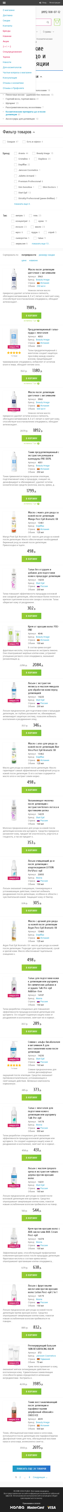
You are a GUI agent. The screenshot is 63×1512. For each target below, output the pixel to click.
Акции (6, 41)
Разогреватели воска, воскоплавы (25, 107)
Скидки (6, 20)
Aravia (39, 878)
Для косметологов (12, 67)
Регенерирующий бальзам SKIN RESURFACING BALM (42, 1347)
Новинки (7, 36)
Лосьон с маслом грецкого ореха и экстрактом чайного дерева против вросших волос (43, 1173)
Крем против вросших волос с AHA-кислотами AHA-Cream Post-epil (44, 1232)
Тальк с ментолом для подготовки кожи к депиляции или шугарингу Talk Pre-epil (42, 1112)
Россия (44, 586)
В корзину (31, 315)
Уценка (6, 57)
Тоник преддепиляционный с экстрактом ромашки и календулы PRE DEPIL (43, 455)
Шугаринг (12, 103)
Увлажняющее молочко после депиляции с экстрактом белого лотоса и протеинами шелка (43, 805)
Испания (44, 283)
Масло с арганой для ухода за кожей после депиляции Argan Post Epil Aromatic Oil (43, 924)
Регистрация (54, 3)
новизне (33, 260)
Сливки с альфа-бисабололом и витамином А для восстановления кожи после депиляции (44, 1046)
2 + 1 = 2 (7, 46)
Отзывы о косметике (13, 83)
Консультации (10, 78)
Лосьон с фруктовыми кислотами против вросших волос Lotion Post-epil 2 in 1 (43, 1289)
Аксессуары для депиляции (22, 119)
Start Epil (40, 583)
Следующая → (40, 1477)
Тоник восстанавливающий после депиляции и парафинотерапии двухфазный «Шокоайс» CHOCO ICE (42, 1409)
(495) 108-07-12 (50, 12)
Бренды (6, 31)
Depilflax (40, 526)
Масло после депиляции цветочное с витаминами (41, 271)
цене (24, 260)
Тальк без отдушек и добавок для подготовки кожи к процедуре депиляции (44, 573)
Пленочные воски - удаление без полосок (29, 95)
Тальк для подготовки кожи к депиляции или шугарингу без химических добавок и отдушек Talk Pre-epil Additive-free (43, 985)
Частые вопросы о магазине (17, 72)
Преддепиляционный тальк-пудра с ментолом (43, 331)
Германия (45, 1359)
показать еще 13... (41, 243)
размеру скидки (47, 255)
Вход (44, 3)
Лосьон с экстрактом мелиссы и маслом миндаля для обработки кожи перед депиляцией (43, 688)
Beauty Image (43, 280)
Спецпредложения (12, 52)
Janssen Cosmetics (46, 1356)
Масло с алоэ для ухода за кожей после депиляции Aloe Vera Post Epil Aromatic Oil (43, 747)
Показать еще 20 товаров (31, 1468)
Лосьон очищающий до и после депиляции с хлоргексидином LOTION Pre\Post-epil (41, 865)
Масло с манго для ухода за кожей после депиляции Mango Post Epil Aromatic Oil (43, 516)
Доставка (7, 15)
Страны (47, 31)
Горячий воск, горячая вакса (22, 99)
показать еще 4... (22, 204)
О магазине (9, 10)
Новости (7, 62)
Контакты (7, 26)
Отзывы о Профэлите (13, 88)
